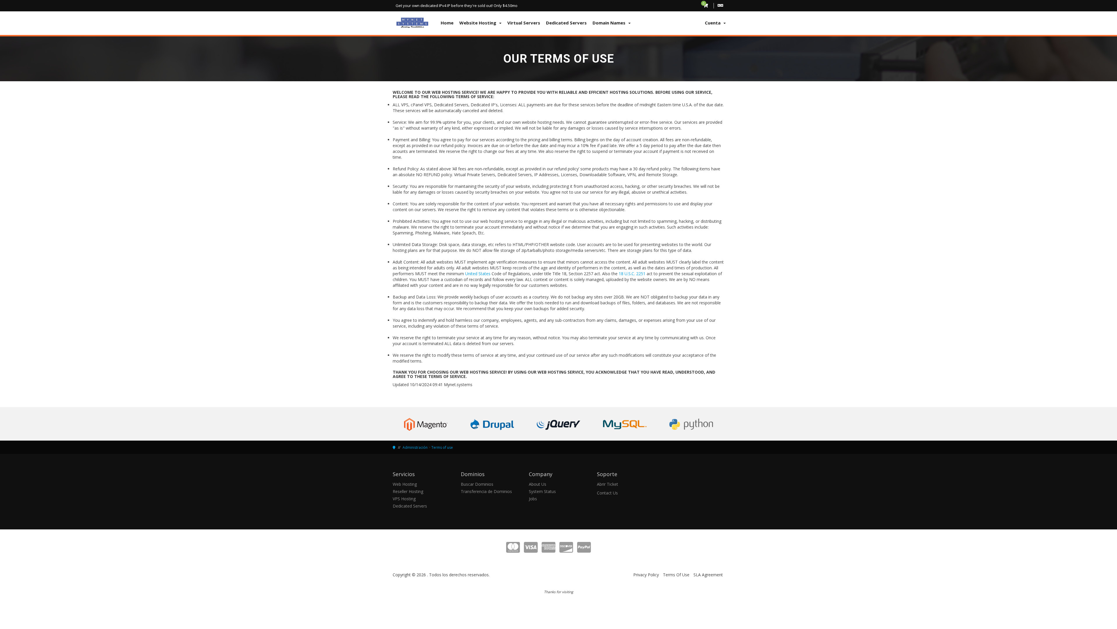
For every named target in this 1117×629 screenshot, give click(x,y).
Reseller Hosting (408, 491)
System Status (542, 491)
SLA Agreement (708, 574)
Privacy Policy (646, 574)
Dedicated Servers (410, 506)
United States (477, 273)
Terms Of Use (676, 574)
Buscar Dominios (477, 484)
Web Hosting (405, 484)
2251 (640, 273)
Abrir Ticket (607, 484)
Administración (415, 447)
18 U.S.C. (627, 273)
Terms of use (442, 447)
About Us (537, 484)
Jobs (533, 498)
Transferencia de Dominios (486, 491)
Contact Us (607, 493)
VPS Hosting (404, 498)
